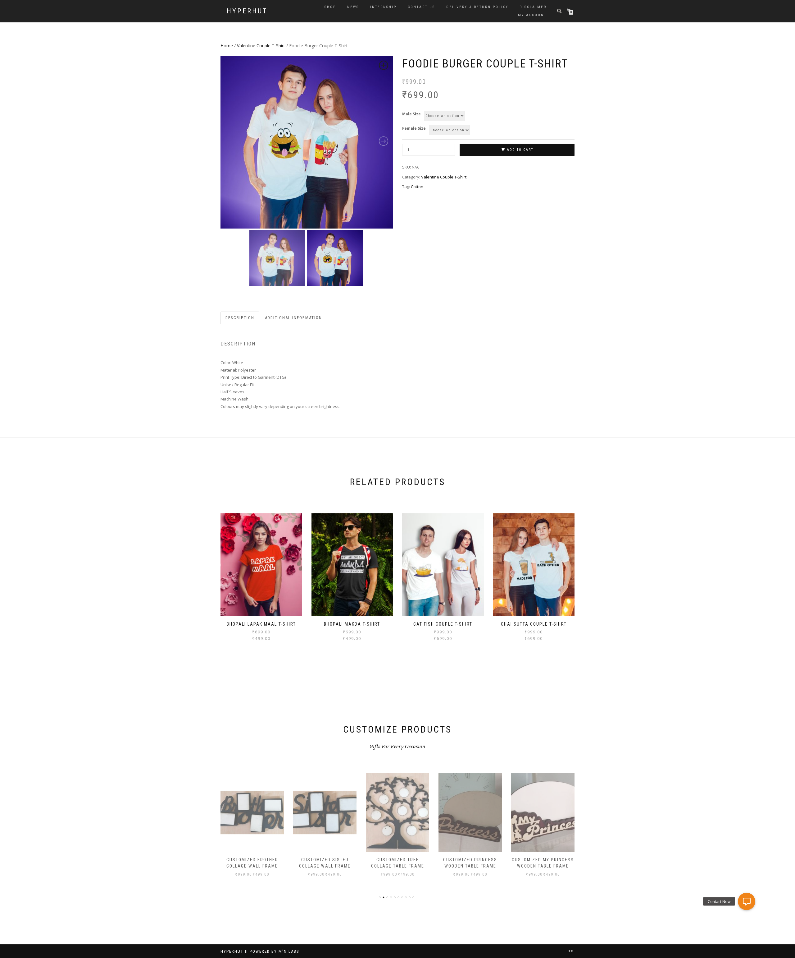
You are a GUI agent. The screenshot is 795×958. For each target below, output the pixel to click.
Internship (383, 7)
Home (226, 46)
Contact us (421, 7)
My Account (532, 15)
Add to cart (520, 150)
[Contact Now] (746, 901)
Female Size (414, 128)
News (353, 7)
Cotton (417, 186)
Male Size (411, 114)
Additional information (293, 317)
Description (239, 317)
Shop (330, 7)
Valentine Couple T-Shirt (261, 46)
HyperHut (247, 11)
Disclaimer (533, 7)
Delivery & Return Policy (477, 7)
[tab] (240, 318)
